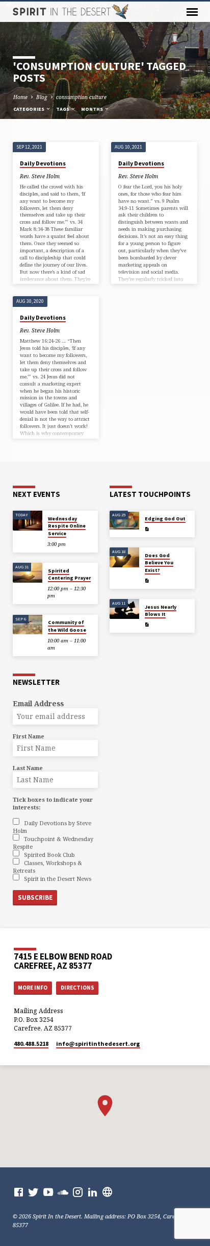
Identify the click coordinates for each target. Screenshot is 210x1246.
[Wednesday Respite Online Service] (27, 521)
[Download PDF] (146, 529)
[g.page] (107, 1192)
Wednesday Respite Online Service (67, 526)
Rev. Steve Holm (40, 176)
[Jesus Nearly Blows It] (124, 609)
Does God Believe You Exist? (159, 562)
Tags (63, 109)
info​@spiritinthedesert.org (98, 1043)
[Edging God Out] (124, 521)
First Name (28, 736)
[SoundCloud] (63, 1192)
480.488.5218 (31, 1043)
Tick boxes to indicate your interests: (53, 803)
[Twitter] (33, 1192)
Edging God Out (165, 518)
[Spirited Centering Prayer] (27, 573)
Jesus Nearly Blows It (160, 610)
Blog (41, 97)
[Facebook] (18, 1192)
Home (20, 97)
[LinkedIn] (92, 1192)
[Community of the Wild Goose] (27, 625)
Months (92, 109)
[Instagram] (78, 1192)
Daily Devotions (43, 163)
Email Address (38, 703)
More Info (32, 987)
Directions (77, 987)
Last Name (28, 768)
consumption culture (81, 97)
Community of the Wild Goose (67, 626)
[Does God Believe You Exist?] (124, 557)
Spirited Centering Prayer (69, 574)
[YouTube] (48, 1192)
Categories (29, 109)
